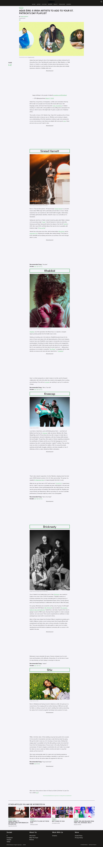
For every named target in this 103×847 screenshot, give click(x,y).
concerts (47, 382)
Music (33, 4)
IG (35, 266)
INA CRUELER (48, 608)
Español (68, 4)
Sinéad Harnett (58, 208)
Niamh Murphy (24, 16)
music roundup (59, 795)
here (37, 792)
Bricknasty (56, 594)
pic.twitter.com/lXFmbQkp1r (60, 95)
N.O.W (65, 224)
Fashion (50, 4)
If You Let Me (41, 228)
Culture (44, 4)
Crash (43, 222)
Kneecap (45, 433)
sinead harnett (68, 795)
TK (37, 266)
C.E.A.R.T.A (58, 483)
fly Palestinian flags (39, 480)
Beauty (56, 4)
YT (41, 266)
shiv (64, 795)
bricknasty (45, 795)
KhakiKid (32, 331)
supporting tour (34, 233)
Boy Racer (52, 349)
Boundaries (61, 231)
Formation (62, 4)
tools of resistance (57, 105)
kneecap (54, 795)
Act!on (38, 4)
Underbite (60, 351)
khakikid (50, 795)
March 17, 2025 (50, 98)
